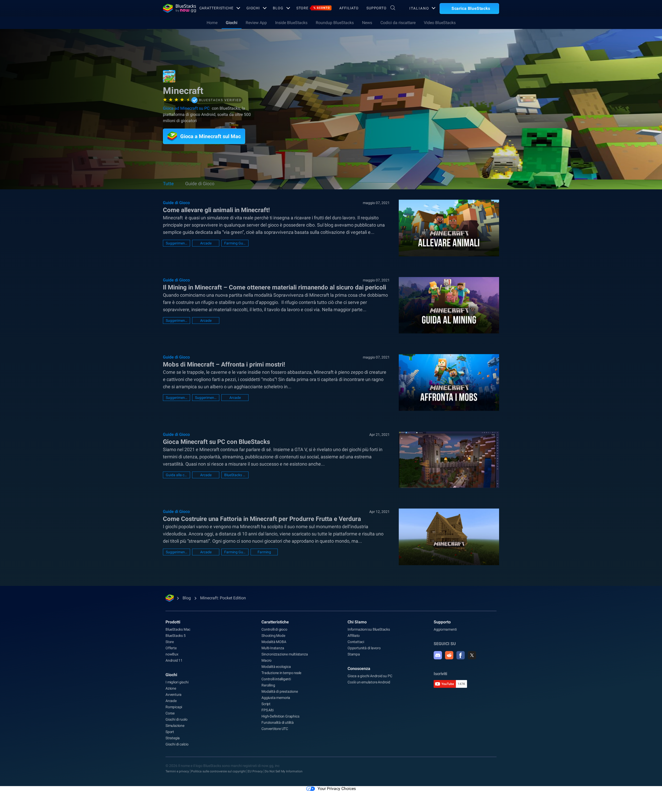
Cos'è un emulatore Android (369, 682)
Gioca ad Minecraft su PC (186, 108)
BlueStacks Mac (178, 629)
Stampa (354, 654)
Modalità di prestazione (279, 691)
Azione (171, 688)
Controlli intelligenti (276, 679)
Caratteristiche (216, 8)
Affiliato (349, 8)
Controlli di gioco (274, 629)
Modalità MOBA (273, 642)
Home (212, 22)
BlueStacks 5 (176, 635)
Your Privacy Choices (337, 788)
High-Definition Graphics (280, 716)
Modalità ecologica (276, 667)
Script (265, 704)
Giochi (253, 8)
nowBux (172, 654)
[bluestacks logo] (175, 8)
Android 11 (174, 660)
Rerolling (268, 685)
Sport (170, 732)
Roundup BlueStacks (335, 22)
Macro (266, 660)
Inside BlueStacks (291, 22)
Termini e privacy (177, 771)
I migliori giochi (177, 682)
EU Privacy (255, 771)
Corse (170, 713)
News (367, 22)
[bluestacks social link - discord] (438, 655)
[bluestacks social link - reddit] (449, 655)
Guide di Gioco (199, 183)
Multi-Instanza (272, 648)
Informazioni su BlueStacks (369, 629)
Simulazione (175, 725)
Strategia (173, 738)
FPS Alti (267, 710)
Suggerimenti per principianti (205, 398)
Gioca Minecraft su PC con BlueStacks (216, 441)
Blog (278, 8)
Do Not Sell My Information (284, 771)
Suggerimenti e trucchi (176, 243)
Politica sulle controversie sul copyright (218, 771)
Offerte (171, 648)
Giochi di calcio (177, 744)
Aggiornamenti (445, 629)
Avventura (174, 694)
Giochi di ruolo (176, 719)
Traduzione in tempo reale (281, 673)
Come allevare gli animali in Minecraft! (216, 210)
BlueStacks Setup (235, 475)
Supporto (376, 8)
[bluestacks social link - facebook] (460, 655)
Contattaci (356, 642)
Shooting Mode (273, 635)
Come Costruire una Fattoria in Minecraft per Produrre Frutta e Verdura (262, 519)
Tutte (168, 183)
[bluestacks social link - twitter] (472, 655)
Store (313, 8)
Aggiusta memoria (275, 698)
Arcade (206, 243)
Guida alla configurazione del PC (176, 475)
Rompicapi (174, 707)
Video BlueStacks (440, 22)
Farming (264, 552)
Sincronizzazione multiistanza (284, 654)
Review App (256, 22)
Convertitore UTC (274, 729)
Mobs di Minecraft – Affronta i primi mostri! (224, 364)
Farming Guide (235, 243)
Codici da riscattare (398, 22)
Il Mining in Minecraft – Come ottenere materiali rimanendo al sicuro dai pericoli (274, 287)
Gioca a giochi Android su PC (370, 676)
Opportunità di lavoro (364, 648)
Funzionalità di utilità (277, 722)
